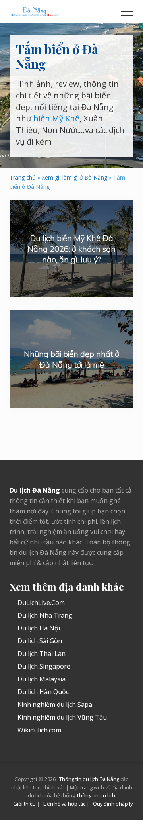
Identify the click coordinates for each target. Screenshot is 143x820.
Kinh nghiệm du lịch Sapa (54, 704)
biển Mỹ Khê (56, 118)
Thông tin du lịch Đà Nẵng (89, 779)
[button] (127, 12)
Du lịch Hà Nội (38, 628)
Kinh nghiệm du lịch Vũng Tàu (62, 717)
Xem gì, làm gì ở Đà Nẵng (74, 177)
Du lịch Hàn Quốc (43, 691)
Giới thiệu (24, 803)
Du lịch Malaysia (41, 679)
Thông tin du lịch (95, 795)
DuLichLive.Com (41, 602)
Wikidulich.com (39, 730)
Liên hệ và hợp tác (64, 803)
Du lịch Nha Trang (44, 615)
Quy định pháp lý (113, 803)
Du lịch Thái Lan (41, 653)
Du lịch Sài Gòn (39, 640)
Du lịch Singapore (43, 666)
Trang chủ (23, 177)
